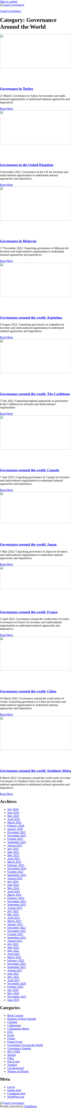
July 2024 (13, 881)
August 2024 (14, 878)
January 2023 (15, 924)
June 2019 (13, 1000)
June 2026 (13, 812)
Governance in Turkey (16, 89)
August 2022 (14, 940)
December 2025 (16, 832)
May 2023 (13, 914)
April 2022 (13, 953)
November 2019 (16, 996)
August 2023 (14, 907)
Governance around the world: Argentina (31, 317)
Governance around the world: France (29, 612)
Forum (11, 1038)
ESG (10, 1031)
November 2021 (16, 963)
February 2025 (15, 865)
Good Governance (10, 11)
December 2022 (16, 927)
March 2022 (14, 957)
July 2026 (13, 809)
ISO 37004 (13, 1051)
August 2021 (14, 970)
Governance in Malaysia (18, 241)
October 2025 (15, 838)
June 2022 (13, 947)
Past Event (13, 1061)
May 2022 (13, 950)
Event (10, 1035)
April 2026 (13, 819)
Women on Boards (18, 1071)
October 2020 (15, 986)
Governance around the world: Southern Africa (35, 771)
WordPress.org (15, 1096)
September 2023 (16, 904)
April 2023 (13, 917)
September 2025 (16, 842)
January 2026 (15, 829)
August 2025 (14, 845)
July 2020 (13, 990)
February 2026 (15, 825)
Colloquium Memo (18, 1028)
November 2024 (16, 868)
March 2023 (14, 921)
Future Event (14, 1041)
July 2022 (13, 944)
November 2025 (16, 835)
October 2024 (15, 871)
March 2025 (14, 861)
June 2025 (13, 852)
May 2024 (13, 888)
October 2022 (15, 934)
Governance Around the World (25, 1045)
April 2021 (13, 980)
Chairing (12, 1022)
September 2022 (16, 937)
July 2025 (13, 848)
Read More (6, 108)
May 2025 (13, 855)
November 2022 (16, 930)
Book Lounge (15, 1015)
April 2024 (13, 891)
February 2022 (15, 960)
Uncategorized (15, 1068)
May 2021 (13, 976)
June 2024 (13, 884)
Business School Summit (21, 1018)
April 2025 (13, 858)
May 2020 (13, 993)
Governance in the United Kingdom (26, 165)
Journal (11, 1054)
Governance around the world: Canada (29, 470)
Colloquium (14, 1025)
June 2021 (13, 973)
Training (12, 1064)
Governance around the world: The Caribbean (35, 394)
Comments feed (16, 1093)
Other (10, 1058)
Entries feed (14, 1090)
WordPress (30, 1106)
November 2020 (16, 983)
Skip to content (8, 1)
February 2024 (15, 898)
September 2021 (16, 967)
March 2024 (14, 894)
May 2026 (13, 815)
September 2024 (16, 875)
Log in (11, 1086)
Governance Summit (19, 1048)
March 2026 (14, 822)
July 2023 (13, 911)
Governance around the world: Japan (28, 544)
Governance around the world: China (28, 691)
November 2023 (16, 901)
